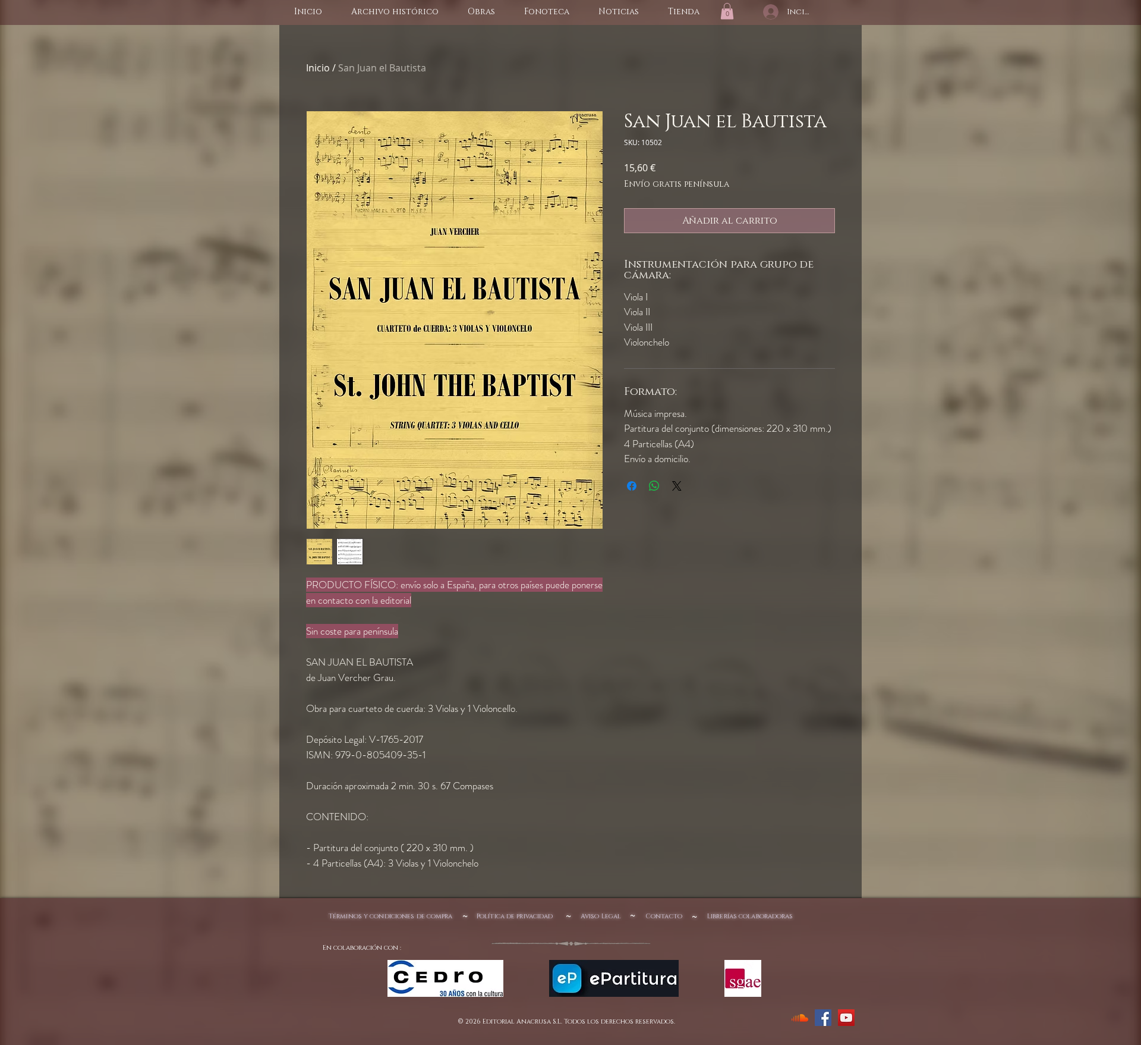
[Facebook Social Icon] (823, 1017)
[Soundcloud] (800, 1017)
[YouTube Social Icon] (846, 1017)
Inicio (318, 67)
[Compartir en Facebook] (632, 486)
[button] (481, 12)
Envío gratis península (676, 184)
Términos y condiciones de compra (391, 916)
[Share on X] (677, 486)
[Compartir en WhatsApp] (654, 486)
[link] (727, 11)
